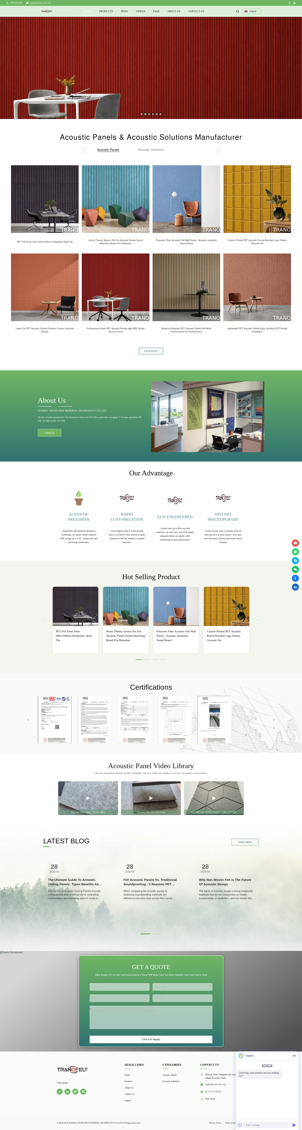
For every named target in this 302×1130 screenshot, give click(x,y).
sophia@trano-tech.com (40, 3)
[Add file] (240, 1125)
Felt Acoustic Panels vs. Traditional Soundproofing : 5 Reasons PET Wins (150, 882)
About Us (173, 11)
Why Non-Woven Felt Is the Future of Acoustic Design (225, 882)
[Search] (237, 11)
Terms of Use (230, 1123)
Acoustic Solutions (170, 1081)
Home (87, 11)
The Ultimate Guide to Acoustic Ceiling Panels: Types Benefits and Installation (74, 882)
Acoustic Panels (169, 1075)
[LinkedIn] (294, 3)
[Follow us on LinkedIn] (295, 587)
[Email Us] (295, 543)
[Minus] (294, 1056)
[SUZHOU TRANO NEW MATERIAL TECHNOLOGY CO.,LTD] (47, 11)
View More (151, 351)
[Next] (257, 620)
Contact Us (196, 11)
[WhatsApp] (295, 551)
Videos (140, 11)
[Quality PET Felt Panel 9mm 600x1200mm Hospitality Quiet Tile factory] (75, 606)
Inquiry (128, 1100)
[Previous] (44, 620)
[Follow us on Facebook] (295, 578)
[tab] (142, 114)
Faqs (156, 11)
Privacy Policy (215, 1123)
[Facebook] (289, 3)
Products (106, 11)
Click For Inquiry (151, 1039)
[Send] (294, 1125)
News (124, 11)
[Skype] (295, 560)
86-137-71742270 (213, 1092)
